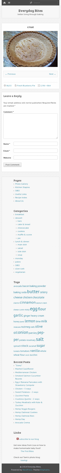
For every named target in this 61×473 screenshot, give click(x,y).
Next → (52, 74)
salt (40, 339)
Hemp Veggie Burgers (25, 409)
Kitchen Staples (22, 187)
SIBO (17, 190)
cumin (22, 309)
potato (22, 340)
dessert (18, 218)
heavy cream (37, 315)
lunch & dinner (22, 241)
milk (44, 321)
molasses (17, 327)
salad (20, 248)
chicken (27, 297)
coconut (39, 303)
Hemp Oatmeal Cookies (26, 412)
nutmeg (25, 326)
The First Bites (27, 451)
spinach (17, 346)
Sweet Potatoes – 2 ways (26, 392)
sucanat (32, 346)
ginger (27, 315)
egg (33, 308)
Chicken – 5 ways (23, 388)
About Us (19, 201)
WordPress (27, 469)
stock (24, 346)
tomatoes (25, 350)
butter (33, 291)
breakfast (19, 214)
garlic (18, 315)
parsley (33, 332)
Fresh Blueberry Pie (26, 85)
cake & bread (24, 224)
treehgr (24, 460)
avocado (18, 286)
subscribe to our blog (29, 439)
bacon (26, 286)
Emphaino (44, 469)
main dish (22, 244)
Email (6, 151)
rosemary (30, 340)
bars (20, 221)
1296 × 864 (45, 85)
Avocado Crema (22, 422)
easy (27, 309)
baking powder (38, 286)
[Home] (4, 3)
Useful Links (21, 194)
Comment (8, 112)
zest (27, 355)
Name (6, 144)
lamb (22, 321)
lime (38, 321)
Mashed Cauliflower (24, 368)
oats (32, 326)
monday (19, 258)
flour (42, 309)
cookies (21, 231)
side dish (22, 251)
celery (43, 292)
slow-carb (19, 268)
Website (7, 157)
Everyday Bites (30, 10)
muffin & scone (25, 234)
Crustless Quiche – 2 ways (27, 399)
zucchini (33, 354)
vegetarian (20, 272)
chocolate (38, 297)
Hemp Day (20, 419)
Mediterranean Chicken (26, 372)
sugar (41, 345)
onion (23, 332)
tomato (17, 351)
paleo (18, 261)
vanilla (35, 350)
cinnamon (28, 302)
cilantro (16, 303)
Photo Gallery (21, 184)
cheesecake (23, 228)
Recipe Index (21, 197)
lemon (30, 320)
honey (16, 321)
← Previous (10, 74)
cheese (18, 297)
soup (20, 255)
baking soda (20, 292)
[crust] (30, 66)
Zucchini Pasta (22, 395)
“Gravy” (18, 365)
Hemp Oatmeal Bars (24, 416)
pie (19, 238)
